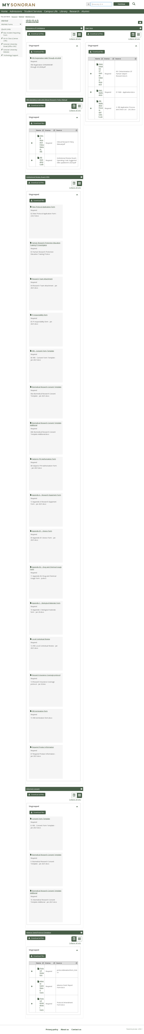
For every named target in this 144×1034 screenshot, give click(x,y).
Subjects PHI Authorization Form (44, 459)
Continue (121, 4)
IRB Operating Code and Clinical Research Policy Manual (46, 100)
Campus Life (50, 11)
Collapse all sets (75, 39)
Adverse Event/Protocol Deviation (38, 932)
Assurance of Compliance (35, 28)
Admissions (16, 11)
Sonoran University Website (10, 51)
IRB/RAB (21, 17)
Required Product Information (43, 747)
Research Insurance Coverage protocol (46, 675)
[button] (36, 34)
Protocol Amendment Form (42, 1004)
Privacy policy (52, 1029)
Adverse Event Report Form (42, 987)
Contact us (76, 1029)
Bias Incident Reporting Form (11, 34)
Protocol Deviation (42, 971)
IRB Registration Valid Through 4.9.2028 (46, 58)
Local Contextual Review (41, 639)
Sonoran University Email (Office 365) (10, 45)
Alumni (85, 11)
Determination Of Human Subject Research (101, 74)
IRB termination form (40, 711)
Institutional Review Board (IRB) (38, 177)
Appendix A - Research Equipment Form (46, 495)
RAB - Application (101, 92)
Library (63, 11)
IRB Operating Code (41, 160)
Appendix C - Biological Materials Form (46, 603)
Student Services (33, 11)
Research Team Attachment (42, 279)
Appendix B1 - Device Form (42, 531)
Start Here (89, 28)
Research (74, 11)
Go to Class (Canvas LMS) (10, 39)
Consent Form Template (41, 819)
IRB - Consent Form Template (43, 351)
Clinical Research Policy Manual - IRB (42, 144)
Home (4, 11)
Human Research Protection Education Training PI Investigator (45, 244)
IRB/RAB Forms (30, 17)
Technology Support (10, 55)
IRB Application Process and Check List (101, 109)
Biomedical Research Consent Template (46, 387)
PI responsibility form (39, 315)
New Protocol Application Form (43, 207)
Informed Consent (33, 789)
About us (65, 1029)
